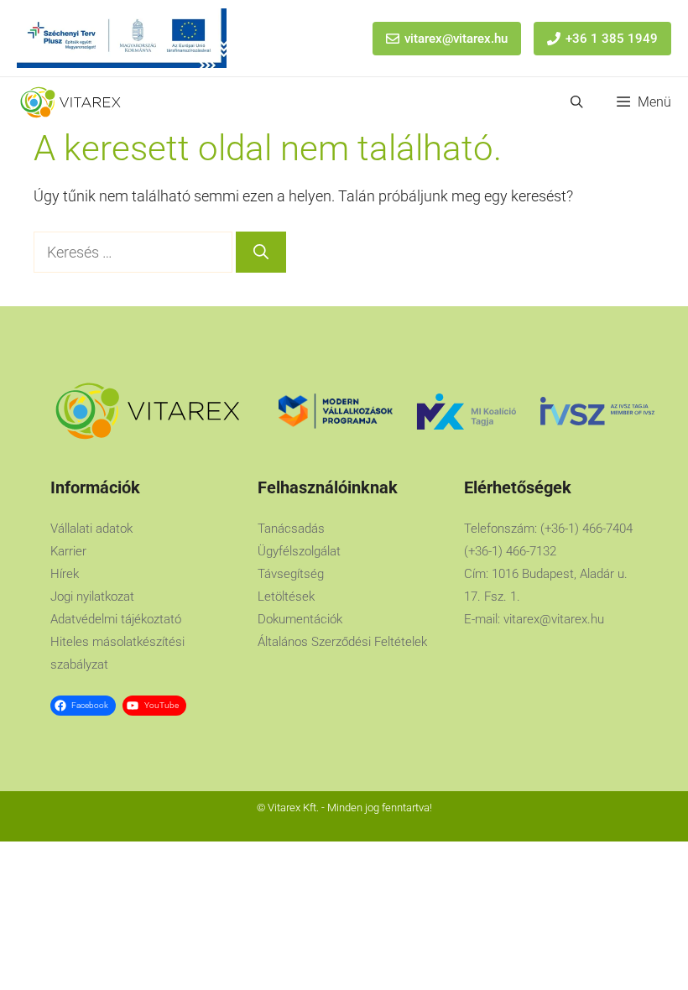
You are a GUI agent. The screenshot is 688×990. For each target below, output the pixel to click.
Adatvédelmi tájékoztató (115, 619)
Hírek (64, 573)
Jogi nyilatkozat (92, 596)
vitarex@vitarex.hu (456, 38)
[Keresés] (261, 252)
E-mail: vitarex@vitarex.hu (534, 619)
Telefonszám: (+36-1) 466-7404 (548, 528)
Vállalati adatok (91, 528)
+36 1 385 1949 (612, 38)
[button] (577, 102)
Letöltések (286, 596)
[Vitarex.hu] (70, 102)
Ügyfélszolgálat (299, 551)
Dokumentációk (300, 619)
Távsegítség (291, 573)
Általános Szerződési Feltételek (342, 641)
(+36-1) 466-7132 (510, 551)
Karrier (68, 551)
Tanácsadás (291, 528)
